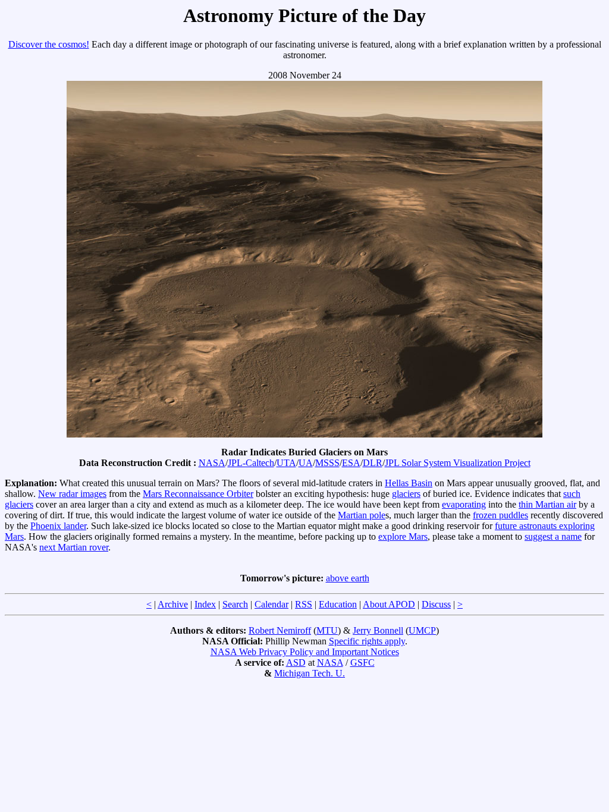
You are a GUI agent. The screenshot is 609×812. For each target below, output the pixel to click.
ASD (296, 662)
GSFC (362, 662)
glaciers (406, 494)
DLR (372, 463)
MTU (327, 630)
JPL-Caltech (251, 463)
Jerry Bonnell (378, 630)
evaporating (464, 504)
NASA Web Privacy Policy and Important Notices (305, 652)
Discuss (436, 604)
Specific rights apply (367, 641)
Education (338, 604)
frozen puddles (500, 515)
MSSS (327, 463)
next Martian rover (73, 547)
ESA (351, 463)
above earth (347, 578)
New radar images (72, 494)
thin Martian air (547, 504)
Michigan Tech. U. (309, 673)
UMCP (422, 630)
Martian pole (361, 515)
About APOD (389, 604)
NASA (212, 463)
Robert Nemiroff (280, 630)
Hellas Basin (408, 483)
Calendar (271, 604)
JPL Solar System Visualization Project (457, 463)
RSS (303, 604)
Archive (173, 604)
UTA (286, 463)
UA (306, 463)
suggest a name (553, 536)
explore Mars (403, 536)
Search (235, 604)
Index (205, 604)
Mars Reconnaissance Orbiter (198, 494)
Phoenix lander (58, 526)
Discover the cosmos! (48, 44)
